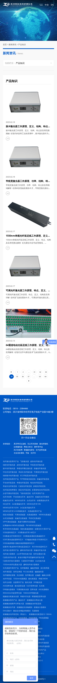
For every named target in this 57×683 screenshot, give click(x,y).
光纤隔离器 (24, 568)
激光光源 (28, 582)
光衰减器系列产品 (35, 511)
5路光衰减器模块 (26, 529)
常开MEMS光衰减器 (11, 529)
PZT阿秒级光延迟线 (28, 479)
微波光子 (21, 600)
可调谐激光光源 (23, 589)
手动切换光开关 (19, 497)
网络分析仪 (28, 447)
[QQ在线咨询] (54, 538)
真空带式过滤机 (20, 443)
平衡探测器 (32, 618)
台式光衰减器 (8, 518)
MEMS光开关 (20, 500)
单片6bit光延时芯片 (39, 546)
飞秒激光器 (24, 461)
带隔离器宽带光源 (39, 596)
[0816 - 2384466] (54, 545)
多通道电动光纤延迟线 (41, 490)
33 (46, 372)
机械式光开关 (8, 500)
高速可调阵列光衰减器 (26, 522)
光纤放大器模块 (9, 554)
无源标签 (35, 610)
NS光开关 (7, 504)
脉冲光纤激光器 (9, 468)
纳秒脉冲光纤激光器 (11, 475)
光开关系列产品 (38, 493)
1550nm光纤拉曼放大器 (12, 564)
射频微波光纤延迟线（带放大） (15, 614)
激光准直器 (32, 578)
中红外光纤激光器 (10, 472)
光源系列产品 (18, 582)
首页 (5, 44)
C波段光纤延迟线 (25, 486)
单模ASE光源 (25, 596)
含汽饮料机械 (41, 450)
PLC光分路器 (28, 571)
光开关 (33, 453)
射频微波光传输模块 (24, 607)
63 (40, 376)
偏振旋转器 (39, 571)
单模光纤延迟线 (23, 482)
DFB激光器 (37, 582)
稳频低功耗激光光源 (11, 596)
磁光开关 (30, 497)
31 (34, 372)
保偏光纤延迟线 (43, 479)
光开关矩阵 (7, 497)
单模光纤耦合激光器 (24, 468)
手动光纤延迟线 (9, 482)
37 (28, 376)
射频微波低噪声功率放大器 (13, 603)
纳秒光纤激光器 (9, 465)
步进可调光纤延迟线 (11, 493)
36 (23, 376)
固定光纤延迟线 (24, 490)
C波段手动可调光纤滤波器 (39, 646)
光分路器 (20, 575)
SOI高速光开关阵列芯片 (12, 536)
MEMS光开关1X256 (11, 507)
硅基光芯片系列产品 (43, 529)
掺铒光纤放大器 (26, 550)
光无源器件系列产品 (11, 568)
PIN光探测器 (44, 618)
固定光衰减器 (8, 514)
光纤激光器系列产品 (11, 461)
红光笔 (41, 586)
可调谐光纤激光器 (41, 472)
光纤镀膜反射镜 (9, 575)
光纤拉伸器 (17, 571)
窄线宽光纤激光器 (37, 465)
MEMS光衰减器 (45, 514)
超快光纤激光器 (36, 461)
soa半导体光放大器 (24, 554)
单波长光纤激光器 (25, 472)
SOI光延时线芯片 (9, 532)
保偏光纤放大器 (40, 550)
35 (17, 376)
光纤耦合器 (29, 575)
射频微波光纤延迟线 (33, 603)
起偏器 (37, 575)
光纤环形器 (7, 578)
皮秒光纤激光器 (23, 465)
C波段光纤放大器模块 (11, 561)
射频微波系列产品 (10, 600)
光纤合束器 (7, 582)
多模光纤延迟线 (39, 486)
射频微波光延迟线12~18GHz (40, 614)
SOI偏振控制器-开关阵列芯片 (36, 539)
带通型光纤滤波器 (43, 635)
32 (40, 372)
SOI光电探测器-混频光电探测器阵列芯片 (18, 543)
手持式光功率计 (38, 653)
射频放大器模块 (40, 607)
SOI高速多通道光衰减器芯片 (34, 536)
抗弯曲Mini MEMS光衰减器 (13, 525)
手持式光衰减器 (34, 518)
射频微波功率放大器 (35, 600)
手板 (27, 453)
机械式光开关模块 (42, 497)
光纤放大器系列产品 (11, 550)
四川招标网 (18, 450)
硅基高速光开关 (43, 500)
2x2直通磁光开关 (18, 504)
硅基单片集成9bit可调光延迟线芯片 (17, 546)
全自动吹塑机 (19, 453)
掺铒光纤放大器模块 (31, 564)
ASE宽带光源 (8, 586)
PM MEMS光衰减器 (33, 525)
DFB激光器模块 (9, 589)
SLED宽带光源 (32, 586)
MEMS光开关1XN (34, 504)
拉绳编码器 (18, 447)
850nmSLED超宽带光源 (12, 593)
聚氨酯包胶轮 (29, 450)
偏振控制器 (34, 568)
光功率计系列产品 (39, 650)
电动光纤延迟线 (36, 482)
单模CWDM (43, 578)
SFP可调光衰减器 (9, 522)
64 (45, 376)
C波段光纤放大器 (9, 557)
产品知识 (22, 44)
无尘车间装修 (32, 443)
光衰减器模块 (32, 514)
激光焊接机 (43, 443)
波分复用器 (44, 568)
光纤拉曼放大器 (39, 554)
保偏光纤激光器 (40, 468)
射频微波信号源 (9, 607)
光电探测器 (22, 618)
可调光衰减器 (20, 514)
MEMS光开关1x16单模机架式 (14, 511)
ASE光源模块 (44, 589)
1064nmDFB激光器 (30, 593)
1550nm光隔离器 (20, 578)
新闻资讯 (12, 44)
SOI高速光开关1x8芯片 (27, 532)
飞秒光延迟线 (25, 493)
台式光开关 (31, 500)
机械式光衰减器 (21, 518)
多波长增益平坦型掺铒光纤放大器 (31, 557)
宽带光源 (33, 589)
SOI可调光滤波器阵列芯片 (13, 539)
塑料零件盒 (38, 447)
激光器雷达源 (20, 586)
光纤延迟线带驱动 (10, 490)
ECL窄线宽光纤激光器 (28, 475)
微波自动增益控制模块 (22, 610)
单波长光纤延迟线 (10, 486)
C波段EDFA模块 (27, 561)
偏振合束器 (46, 575)
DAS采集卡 (7, 610)
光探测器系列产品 (10, 618)
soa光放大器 (40, 561)
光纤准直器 (7, 571)
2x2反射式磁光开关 (27, 507)
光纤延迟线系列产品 (11, 479)
